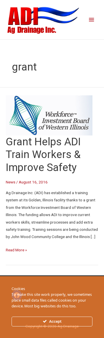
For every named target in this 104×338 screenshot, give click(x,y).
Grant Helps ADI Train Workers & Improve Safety (43, 154)
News (10, 182)
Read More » (16, 249)
